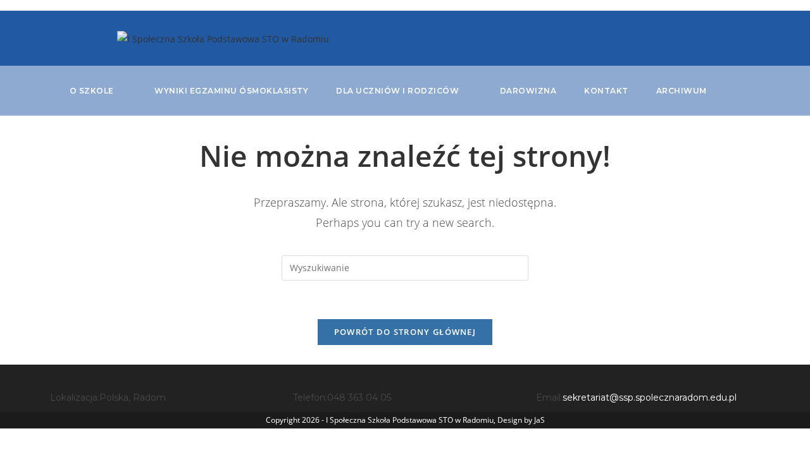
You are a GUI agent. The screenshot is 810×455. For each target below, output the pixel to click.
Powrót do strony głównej (405, 331)
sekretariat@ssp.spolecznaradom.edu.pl (650, 397)
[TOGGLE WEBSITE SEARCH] (738, 91)
